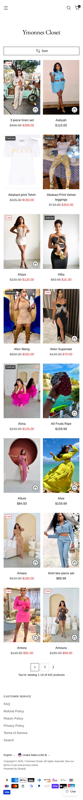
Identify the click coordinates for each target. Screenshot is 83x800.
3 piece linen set (22, 120)
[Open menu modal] (6, 8)
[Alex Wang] (22, 316)
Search (9, 740)
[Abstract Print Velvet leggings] (61, 162)
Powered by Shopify (15, 768)
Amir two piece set (61, 573)
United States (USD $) (35, 755)
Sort (45, 51)
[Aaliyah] (61, 87)
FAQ (7, 704)
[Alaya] (22, 241)
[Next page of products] (53, 667)
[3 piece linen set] (22, 87)
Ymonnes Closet (33, 761)
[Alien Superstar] (61, 316)
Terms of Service (16, 733)
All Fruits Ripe (61, 423)
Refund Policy (14, 711)
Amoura (61, 648)
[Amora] (22, 615)
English (8, 755)
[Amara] (22, 540)
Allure (22, 498)
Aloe (61, 498)
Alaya (22, 274)
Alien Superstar (61, 349)
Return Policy (13, 718)
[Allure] (22, 465)
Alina (22, 423)
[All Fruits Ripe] (61, 391)
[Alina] (22, 391)
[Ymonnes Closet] (41, 8)
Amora (22, 648)
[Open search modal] (68, 8)
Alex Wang (22, 349)
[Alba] (61, 241)
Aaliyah (61, 120)
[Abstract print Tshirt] (22, 162)
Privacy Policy (14, 725)
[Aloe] (61, 465)
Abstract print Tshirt (21, 194)
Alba (61, 274)
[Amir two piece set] (61, 540)
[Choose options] (35, 110)
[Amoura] (61, 615)
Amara (22, 573)
